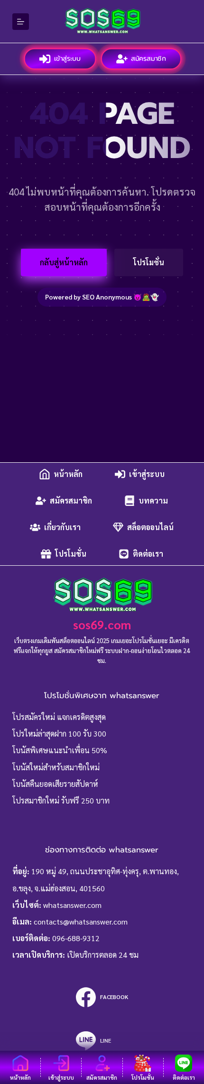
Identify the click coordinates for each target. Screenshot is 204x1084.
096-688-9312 (76, 938)
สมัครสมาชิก (149, 59)
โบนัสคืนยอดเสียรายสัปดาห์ (55, 784)
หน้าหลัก (68, 474)
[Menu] (20, 21)
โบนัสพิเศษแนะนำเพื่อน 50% (59, 750)
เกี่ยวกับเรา (62, 527)
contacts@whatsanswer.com (81, 921)
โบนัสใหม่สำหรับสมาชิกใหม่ (56, 767)
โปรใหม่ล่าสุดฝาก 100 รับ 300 (59, 733)
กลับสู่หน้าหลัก (64, 262)
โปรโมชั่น (148, 262)
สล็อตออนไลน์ (150, 527)
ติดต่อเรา (148, 554)
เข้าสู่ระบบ (67, 59)
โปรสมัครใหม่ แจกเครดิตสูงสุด (59, 717)
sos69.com (102, 624)
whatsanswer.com (72, 905)
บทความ (153, 500)
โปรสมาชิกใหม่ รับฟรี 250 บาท (61, 800)
